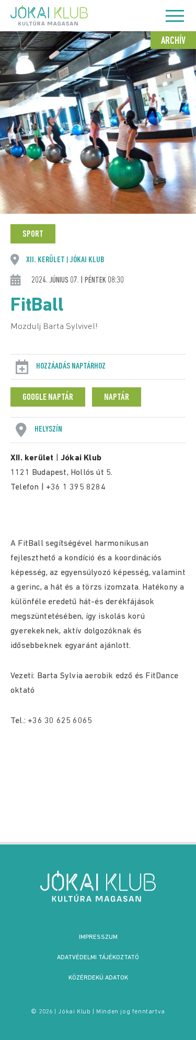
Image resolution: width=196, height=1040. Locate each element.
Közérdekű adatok (98, 978)
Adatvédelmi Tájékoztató (98, 958)
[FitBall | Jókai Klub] (98, 886)
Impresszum (98, 937)
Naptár (116, 397)
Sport (32, 234)
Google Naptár (47, 397)
